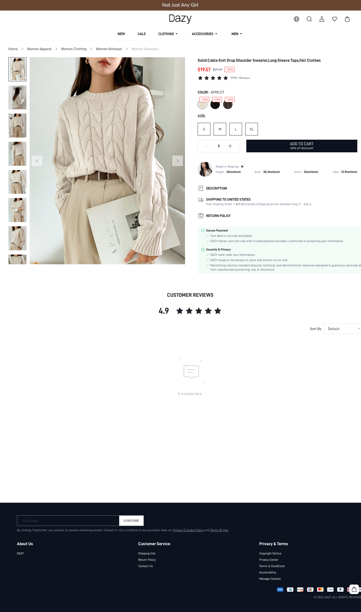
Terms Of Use (219, 530)
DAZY (20, 553)
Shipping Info (146, 553)
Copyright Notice (270, 553)
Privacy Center (268, 560)
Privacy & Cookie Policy (188, 530)
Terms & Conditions (272, 566)
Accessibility (267, 572)
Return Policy (147, 560)
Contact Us (145, 566)
